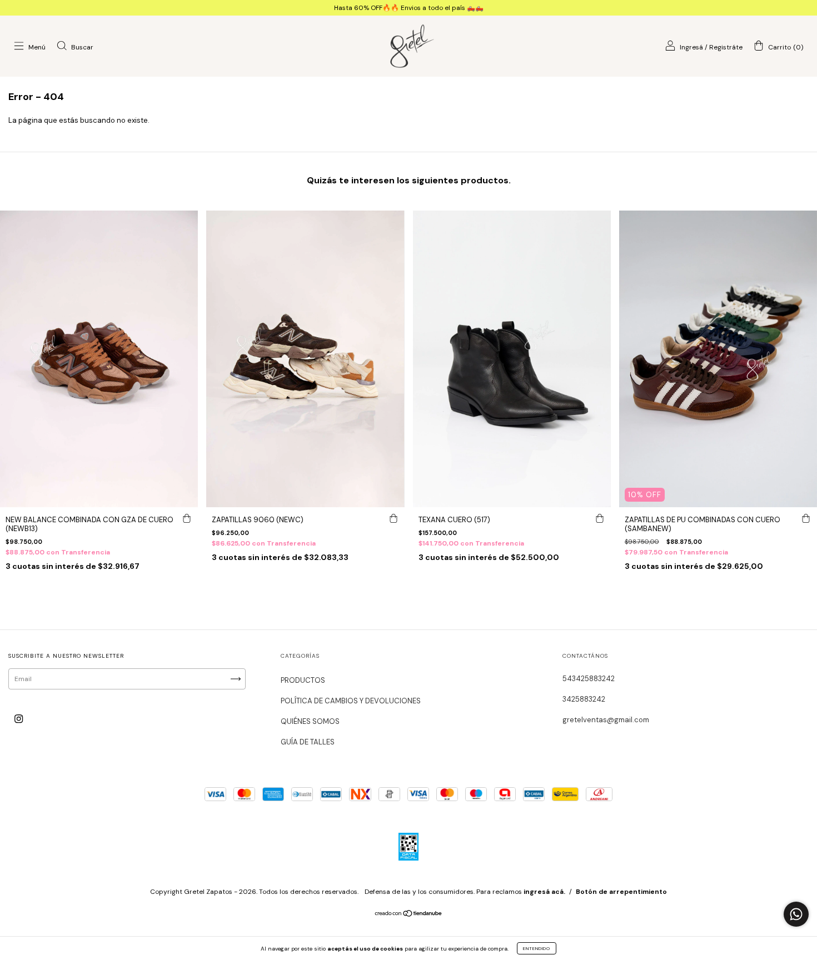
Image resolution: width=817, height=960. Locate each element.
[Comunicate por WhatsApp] (796, 914)
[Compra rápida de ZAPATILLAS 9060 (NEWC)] (393, 518)
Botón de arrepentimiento (621, 891)
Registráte (726, 47)
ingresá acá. (544, 891)
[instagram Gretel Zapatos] (18, 719)
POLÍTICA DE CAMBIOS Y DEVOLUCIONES (351, 701)
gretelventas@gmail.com (605, 719)
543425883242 (588, 678)
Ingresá (691, 47)
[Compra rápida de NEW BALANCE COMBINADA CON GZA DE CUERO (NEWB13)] (187, 518)
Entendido (536, 948)
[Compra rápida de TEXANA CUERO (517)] (600, 518)
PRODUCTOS (303, 680)
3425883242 (583, 699)
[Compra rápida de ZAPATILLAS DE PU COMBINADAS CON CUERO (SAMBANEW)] (806, 518)
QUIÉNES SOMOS (310, 721)
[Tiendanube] (409, 915)
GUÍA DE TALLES (308, 742)
